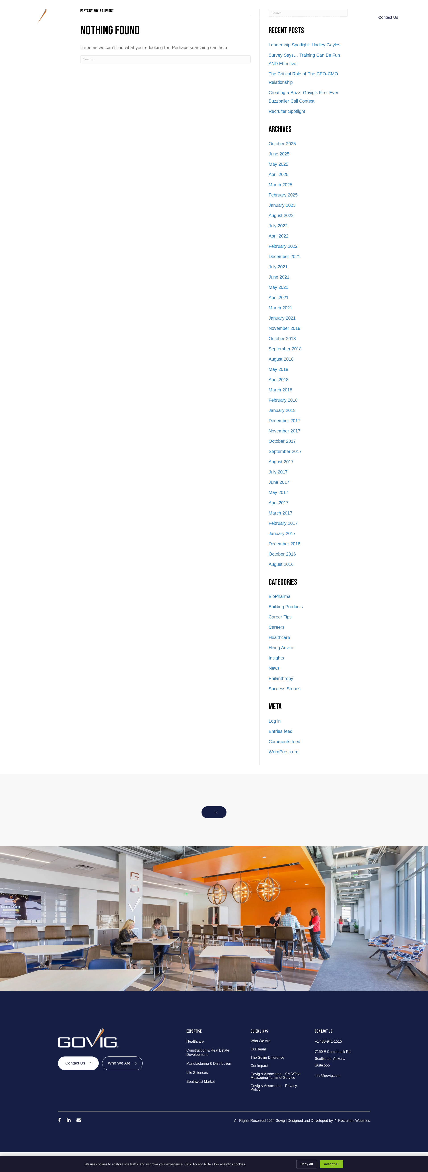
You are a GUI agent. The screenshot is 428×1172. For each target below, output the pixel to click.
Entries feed (280, 731)
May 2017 (278, 492)
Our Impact (282, 17)
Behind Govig (166, 17)
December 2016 (284, 543)
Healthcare (279, 637)
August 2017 (281, 461)
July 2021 (278, 266)
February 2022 (283, 246)
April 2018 (278, 379)
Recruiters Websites (354, 1120)
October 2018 (282, 338)
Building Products (286, 606)
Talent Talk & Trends (322, 17)
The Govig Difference (244, 17)
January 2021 (282, 318)
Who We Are (260, 1041)
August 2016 (281, 564)
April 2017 (278, 502)
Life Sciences (197, 1073)
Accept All (331, 1164)
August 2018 (281, 359)
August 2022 (281, 215)
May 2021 (278, 287)
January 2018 (282, 410)
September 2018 (285, 348)
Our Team (258, 1049)
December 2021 (284, 256)
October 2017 (282, 441)
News (274, 668)
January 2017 (282, 533)
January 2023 (282, 205)
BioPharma (279, 596)
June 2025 (279, 153)
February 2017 (283, 523)
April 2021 (278, 297)
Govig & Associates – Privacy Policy (274, 1087)
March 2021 (280, 307)
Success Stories (284, 688)
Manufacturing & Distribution (208, 1063)
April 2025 (278, 174)
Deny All (306, 1164)
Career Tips (280, 616)
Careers (276, 627)
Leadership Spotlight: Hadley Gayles (304, 44)
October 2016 (282, 554)
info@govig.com (327, 1075)
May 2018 (278, 369)
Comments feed (284, 741)
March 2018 (280, 389)
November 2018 (284, 328)
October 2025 (282, 143)
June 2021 (279, 277)
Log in (275, 721)
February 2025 (283, 194)
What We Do (201, 17)
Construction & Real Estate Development (207, 1052)
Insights (276, 657)
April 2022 (278, 236)
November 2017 (284, 430)
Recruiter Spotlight (287, 111)
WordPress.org (283, 751)
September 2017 (285, 451)
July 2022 (278, 225)
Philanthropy (281, 678)
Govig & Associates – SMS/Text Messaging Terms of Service (275, 1075)
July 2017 (278, 471)
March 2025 (280, 184)
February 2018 (283, 400)
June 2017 (279, 482)
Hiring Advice (281, 647)
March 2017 (280, 513)
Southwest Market (200, 1081)
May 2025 (278, 164)
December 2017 (284, 420)
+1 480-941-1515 (328, 1041)
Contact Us (388, 17)
